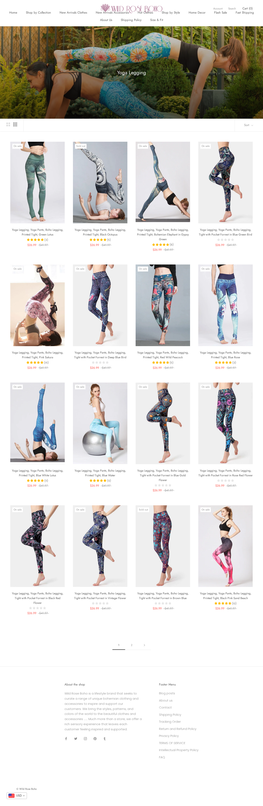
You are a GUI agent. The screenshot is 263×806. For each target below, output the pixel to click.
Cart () (247, 8)
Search (232, 8)
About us (166, 700)
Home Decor (197, 12)
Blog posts (167, 693)
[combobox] (17, 795)
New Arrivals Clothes (73, 12)
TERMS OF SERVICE (172, 743)
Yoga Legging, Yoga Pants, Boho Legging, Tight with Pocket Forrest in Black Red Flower (37, 598)
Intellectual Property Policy (178, 750)
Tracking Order (170, 721)
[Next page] (144, 645)
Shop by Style (171, 12)
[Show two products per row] (8, 124)
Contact (165, 707)
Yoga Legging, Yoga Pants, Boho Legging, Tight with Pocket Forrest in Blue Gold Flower (163, 475)
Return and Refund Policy (177, 729)
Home (13, 12)
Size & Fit (156, 20)
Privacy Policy (169, 736)
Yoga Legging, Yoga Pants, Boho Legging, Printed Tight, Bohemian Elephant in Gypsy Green (163, 234)
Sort (247, 125)
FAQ (162, 757)
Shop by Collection (38, 12)
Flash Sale (220, 12)
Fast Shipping (245, 12)
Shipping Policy (131, 20)
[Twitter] (75, 738)
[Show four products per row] (15, 124)
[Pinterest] (95, 738)
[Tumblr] (104, 738)
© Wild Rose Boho (26, 789)
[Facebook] (66, 738)
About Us (106, 20)
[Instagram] (85, 738)
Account (218, 8)
